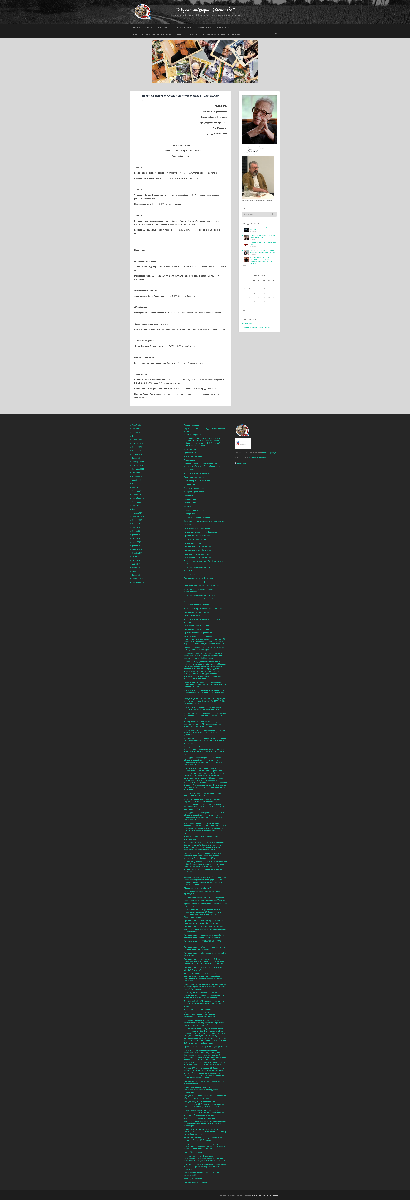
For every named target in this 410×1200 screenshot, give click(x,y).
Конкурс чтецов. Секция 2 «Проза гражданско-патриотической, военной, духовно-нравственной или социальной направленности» (204, 1146)
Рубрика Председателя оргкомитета (221, 34)
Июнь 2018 (136, 542)
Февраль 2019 (138, 535)
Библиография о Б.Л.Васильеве (197, 481)
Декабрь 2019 (138, 516)
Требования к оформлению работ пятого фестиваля (205, 608)
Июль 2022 (136, 484)
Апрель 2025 (137, 432)
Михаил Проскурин (270, 453)
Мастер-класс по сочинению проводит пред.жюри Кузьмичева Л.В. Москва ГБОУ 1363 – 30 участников (205, 732)
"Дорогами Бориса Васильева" (205, 9)
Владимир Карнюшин (257, 457)
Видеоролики (189, 514)
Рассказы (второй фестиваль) (196, 539)
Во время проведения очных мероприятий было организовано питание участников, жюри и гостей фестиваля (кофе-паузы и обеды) (205, 1022)
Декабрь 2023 (138, 462)
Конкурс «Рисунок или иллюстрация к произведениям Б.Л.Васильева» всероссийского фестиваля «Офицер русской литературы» (204, 1104)
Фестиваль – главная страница (197, 517)
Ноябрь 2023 (137, 465)
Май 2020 (136, 505)
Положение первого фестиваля (197, 528)
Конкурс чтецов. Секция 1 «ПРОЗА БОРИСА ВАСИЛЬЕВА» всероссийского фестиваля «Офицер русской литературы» (205, 1131)
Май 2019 (136, 527)
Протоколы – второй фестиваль (197, 536)
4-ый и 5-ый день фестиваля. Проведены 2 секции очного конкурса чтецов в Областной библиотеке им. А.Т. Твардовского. (205, 986)
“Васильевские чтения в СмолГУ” (197, 888)
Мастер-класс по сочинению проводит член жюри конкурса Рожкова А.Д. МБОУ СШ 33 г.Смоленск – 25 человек (205, 740)
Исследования (190, 499)
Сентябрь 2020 (138, 498)
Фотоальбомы (184, 27)
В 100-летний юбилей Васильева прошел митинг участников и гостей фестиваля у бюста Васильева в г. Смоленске (205, 1003)
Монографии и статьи (193, 456)
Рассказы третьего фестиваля (196, 554)
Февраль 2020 (138, 509)
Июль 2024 (136, 451)
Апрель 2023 (137, 476)
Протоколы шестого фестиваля (197, 629)
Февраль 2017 (138, 575)
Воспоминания (190, 503)
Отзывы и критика (193, 435)
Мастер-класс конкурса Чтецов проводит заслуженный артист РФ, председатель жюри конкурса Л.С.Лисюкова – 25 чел (203, 724)
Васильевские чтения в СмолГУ (197, 567)
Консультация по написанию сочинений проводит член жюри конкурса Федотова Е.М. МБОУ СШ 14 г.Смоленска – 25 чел (204, 701)
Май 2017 (136, 564)
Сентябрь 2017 (138, 557)
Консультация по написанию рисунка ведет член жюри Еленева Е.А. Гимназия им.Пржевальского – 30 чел (205, 692)
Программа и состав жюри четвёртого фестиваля (204, 585)
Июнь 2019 (136, 524)
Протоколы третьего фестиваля (197, 546)
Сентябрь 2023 (138, 469)
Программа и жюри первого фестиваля (200, 532)
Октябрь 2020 (138, 495)
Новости (221, 27)
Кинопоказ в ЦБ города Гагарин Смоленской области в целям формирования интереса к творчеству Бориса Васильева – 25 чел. (202, 855)
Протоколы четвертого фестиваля (198, 578)
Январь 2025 (137, 440)
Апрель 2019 (137, 531)
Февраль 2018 (138, 546)
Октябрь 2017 (138, 553)
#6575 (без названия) (193, 1152)
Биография (163, 27)
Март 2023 (136, 480)
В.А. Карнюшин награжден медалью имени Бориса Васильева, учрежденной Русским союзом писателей (205, 1166)
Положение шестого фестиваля (197, 625)
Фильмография (190, 484)
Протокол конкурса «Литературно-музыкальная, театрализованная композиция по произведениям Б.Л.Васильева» (205, 928)
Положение (189, 470)
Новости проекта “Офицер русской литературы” (157, 34)
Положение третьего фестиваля (197, 557)
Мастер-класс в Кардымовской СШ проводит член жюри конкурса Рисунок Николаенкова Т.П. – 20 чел (205, 715)
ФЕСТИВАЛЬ (189, 571)
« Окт (243, 310)
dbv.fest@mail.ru (247, 323)
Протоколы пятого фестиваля (196, 612)
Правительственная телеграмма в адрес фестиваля (205, 1046)
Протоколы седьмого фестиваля (198, 633)
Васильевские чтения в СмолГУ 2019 (199, 595)
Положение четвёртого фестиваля (198, 582)
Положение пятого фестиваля (196, 605)
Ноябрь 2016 (137, 579)
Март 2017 (136, 571)
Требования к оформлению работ (198, 473)
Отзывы (193, 34)
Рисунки (187, 506)
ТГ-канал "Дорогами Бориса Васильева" (257, 327)
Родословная (189, 460)
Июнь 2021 (136, 491)
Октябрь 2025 (138, 425)
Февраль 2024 (138, 458)
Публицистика (190, 453)
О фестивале (203, 27)
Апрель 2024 (137, 454)
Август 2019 (137, 520)
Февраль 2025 (138, 436)
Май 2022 (136, 487)
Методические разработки (195, 510)
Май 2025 (136, 429)
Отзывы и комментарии (194, 488)
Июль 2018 (136, 538)
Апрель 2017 (137, 568)
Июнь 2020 (136, 502)
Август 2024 (137, 447)
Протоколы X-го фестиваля (195, 1182)
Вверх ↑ (276, 1195)
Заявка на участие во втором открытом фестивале (205, 521)
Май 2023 (136, 473)
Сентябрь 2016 (138, 582)
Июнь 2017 (136, 560)
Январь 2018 (137, 549)
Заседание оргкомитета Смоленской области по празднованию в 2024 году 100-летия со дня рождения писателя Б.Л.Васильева (204, 655)
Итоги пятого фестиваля (194, 616)
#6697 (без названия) (193, 1179)
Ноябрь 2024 (137, 443)
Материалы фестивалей (194, 492)
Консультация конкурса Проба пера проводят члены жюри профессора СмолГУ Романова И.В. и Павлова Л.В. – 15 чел (205, 684)
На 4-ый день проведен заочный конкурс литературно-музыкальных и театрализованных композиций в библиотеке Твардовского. (204, 995)
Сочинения (188, 495)
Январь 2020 (137, 513)
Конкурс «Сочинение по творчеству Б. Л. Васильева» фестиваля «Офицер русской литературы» (201, 1089)
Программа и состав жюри (195, 477)
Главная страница (142, 27)
